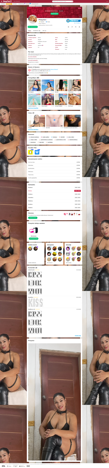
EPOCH (38, 464)
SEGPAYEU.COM (42, 464)
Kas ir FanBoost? (77, 23)
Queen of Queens (54, 69)
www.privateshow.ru (16, 464)
